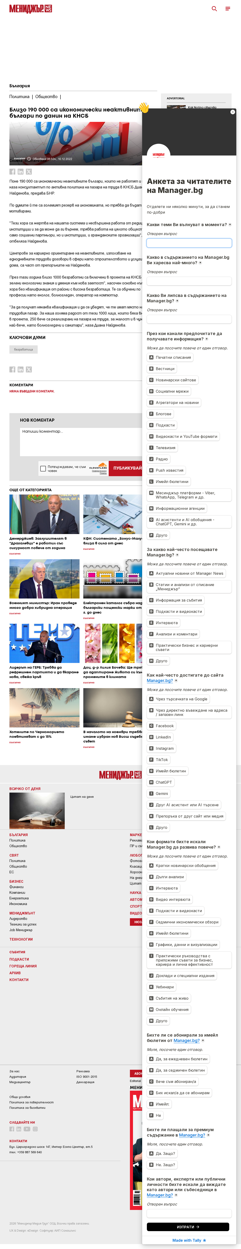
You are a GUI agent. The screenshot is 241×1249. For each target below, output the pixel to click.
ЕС (11, 872)
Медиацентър (20, 1082)
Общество (18, 846)
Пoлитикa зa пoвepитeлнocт (31, 1102)
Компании (17, 892)
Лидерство (18, 918)
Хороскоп (137, 872)
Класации (137, 866)
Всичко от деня (24, 788)
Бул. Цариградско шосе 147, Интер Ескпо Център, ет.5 (50, 1146)
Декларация (85, 1082)
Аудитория (17, 1076)
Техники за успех (22, 924)
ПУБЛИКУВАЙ (127, 468)
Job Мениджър (20, 930)
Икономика (18, 904)
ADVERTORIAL (176, 98)
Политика (17, 840)
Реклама (136, 840)
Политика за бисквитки (27, 1107)
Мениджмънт (22, 913)
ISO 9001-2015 (86, 1076)
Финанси (16, 887)
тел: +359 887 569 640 (25, 1152)
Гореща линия (23, 966)
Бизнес (16, 881)
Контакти (18, 979)
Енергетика (19, 898)
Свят (14, 855)
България (19, 86)
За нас (14, 1071)
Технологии (21, 939)
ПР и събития (141, 846)
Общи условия (19, 1096)
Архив (15, 972)
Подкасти (19, 959)
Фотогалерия (141, 860)
